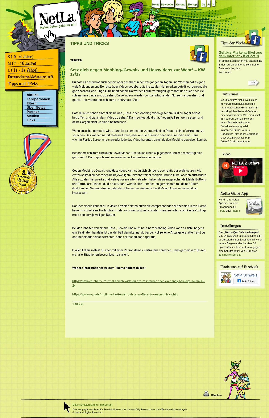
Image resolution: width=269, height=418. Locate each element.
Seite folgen (248, 281)
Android (236, 210)
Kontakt (180, 4)
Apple (222, 210)
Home (155, 4)
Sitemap (192, 4)
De (203, 4)
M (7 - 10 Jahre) (32, 63)
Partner (33, 112)
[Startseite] (57, 30)
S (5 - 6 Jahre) (32, 56)
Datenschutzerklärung (85, 404)
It (213, 4)
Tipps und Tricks (32, 83)
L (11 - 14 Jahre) (32, 70)
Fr (208, 4)
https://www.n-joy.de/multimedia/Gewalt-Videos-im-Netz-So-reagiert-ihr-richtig (125, 294)
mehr (253, 82)
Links (31, 120)
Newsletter (167, 4)
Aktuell (32, 95)
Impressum (106, 404)
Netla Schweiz (245, 275)
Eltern (32, 103)
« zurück (77, 303)
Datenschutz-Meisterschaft (32, 76)
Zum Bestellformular (230, 254)
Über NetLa (36, 108)
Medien (33, 116)
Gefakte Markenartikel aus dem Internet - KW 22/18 (240, 54)
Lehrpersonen (38, 99)
